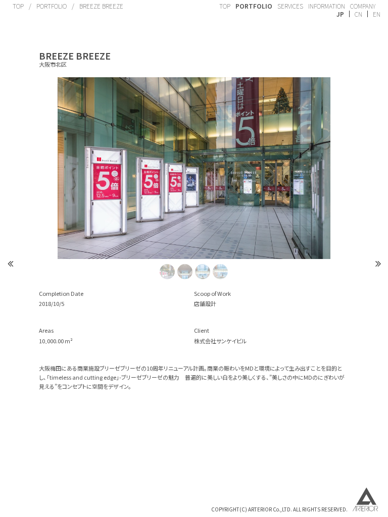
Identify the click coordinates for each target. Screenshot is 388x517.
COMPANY (362, 6)
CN (358, 14)
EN (376, 14)
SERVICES (290, 6)
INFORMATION (326, 6)
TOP (18, 6)
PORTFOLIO (51, 6)
